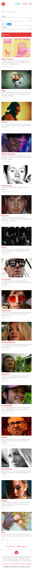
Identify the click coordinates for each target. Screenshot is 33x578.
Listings (25, 4)
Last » (24, 546)
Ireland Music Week (15, 564)
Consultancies (6, 564)
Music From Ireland (26, 564)
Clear (9, 24)
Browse (18, 4)
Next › (19, 546)
